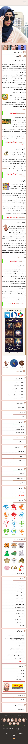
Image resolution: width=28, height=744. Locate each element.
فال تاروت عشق (21, 616)
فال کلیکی (22, 473)
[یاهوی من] (23, 720)
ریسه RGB (22, 492)
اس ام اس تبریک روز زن (19, 382)
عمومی (17, 371)
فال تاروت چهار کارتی (20, 601)
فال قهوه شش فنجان (20, 432)
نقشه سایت (8, 733)
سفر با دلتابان (21, 646)
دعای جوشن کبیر (20, 461)
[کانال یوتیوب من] (14, 723)
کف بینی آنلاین (21, 257)
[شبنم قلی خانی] (6, 48)
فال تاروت (18, 213)
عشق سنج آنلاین (21, 483)
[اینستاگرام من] (12, 720)
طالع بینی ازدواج (5, 168)
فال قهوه (22, 426)
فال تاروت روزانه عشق (19, 619)
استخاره (24, 109)
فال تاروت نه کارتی (20, 610)
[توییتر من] (4, 720)
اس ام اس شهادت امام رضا (19, 385)
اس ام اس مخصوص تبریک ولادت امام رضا (16, 395)
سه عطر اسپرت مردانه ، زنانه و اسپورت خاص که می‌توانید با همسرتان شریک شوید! (15, 639)
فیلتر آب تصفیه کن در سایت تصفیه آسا (16, 635)
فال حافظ (10, 136)
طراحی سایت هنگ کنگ (19, 652)
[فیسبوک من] (15, 720)
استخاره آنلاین (21, 407)
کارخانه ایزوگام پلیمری (19, 658)
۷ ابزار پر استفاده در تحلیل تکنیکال (17, 649)
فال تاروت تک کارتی (20, 595)
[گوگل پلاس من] (17, 723)
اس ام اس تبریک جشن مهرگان (18, 389)
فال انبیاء (22, 417)
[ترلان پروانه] (14, 48)
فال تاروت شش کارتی (19, 607)
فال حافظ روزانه (21, 674)
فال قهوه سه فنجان (20, 429)
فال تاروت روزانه (20, 583)
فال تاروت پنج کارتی (20, 604)
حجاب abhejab (18, 52)
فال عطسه (22, 700)
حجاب (12, 10)
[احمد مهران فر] (22, 48)
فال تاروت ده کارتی (20, 613)
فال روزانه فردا (21, 709)
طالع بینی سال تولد (20, 573)
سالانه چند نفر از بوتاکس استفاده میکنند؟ (15, 655)
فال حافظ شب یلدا (20, 677)
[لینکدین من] (10, 723)
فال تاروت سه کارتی (20, 598)
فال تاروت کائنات (20, 592)
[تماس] (8, 720)
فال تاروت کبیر (21, 586)
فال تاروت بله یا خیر (20, 622)
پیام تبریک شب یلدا (20, 680)
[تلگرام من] (19, 720)
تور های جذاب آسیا (20, 643)
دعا (23, 464)
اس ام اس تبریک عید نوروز (19, 398)
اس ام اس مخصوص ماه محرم (18, 392)
